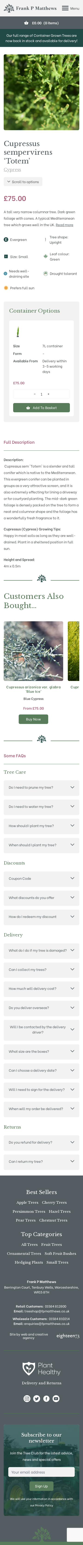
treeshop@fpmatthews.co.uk (41, 1310)
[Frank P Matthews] (30, 8)
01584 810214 (59, 1318)
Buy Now (33, 718)
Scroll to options (25, 181)
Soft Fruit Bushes (60, 1253)
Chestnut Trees (53, 1220)
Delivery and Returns (41, 1383)
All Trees (29, 1244)
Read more (64, 224)
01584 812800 (55, 1306)
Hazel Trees (60, 1211)
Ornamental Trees (24, 1253)
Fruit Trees (51, 1244)
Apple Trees (27, 1202)
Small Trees (57, 1262)
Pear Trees (26, 1220)
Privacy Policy (44, 1505)
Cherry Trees (54, 1202)
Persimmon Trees (29, 1211)
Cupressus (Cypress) (21, 528)
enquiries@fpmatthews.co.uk (42, 1323)
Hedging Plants (29, 1262)
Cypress (12, 169)
